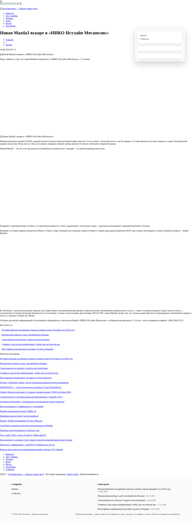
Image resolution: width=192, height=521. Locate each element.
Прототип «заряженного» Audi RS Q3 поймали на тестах (27, 445)
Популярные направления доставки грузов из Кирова (27, 349)
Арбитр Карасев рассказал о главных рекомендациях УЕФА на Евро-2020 (35, 392)
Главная (9, 40)
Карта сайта (73, 474)
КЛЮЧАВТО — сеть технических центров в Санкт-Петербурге (30, 387)
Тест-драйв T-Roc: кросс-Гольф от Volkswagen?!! (23, 435)
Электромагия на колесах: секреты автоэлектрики (26, 339)
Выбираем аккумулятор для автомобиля (19, 416)
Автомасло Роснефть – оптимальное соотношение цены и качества (32, 401)
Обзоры (9, 18)
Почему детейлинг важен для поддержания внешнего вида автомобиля (34, 382)
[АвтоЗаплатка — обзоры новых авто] (19, 8)
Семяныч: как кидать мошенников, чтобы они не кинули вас (31, 344)
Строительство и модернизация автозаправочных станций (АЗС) (31, 397)
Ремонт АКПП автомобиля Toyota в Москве (21, 421)
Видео (9, 23)
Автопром (10, 26)
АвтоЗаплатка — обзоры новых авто (26, 474)
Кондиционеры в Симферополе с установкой (21, 406)
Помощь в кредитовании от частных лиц (19, 430)
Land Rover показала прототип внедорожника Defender (26, 425)
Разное (9, 45)
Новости (10, 13)
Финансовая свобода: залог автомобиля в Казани (25, 335)
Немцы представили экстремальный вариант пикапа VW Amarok (31, 449)
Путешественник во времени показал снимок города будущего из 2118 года (38, 330)
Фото (8, 21)
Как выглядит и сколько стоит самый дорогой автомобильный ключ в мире (36, 440)
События (10, 469)
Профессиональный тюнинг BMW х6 (18, 411)
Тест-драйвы (12, 16)
